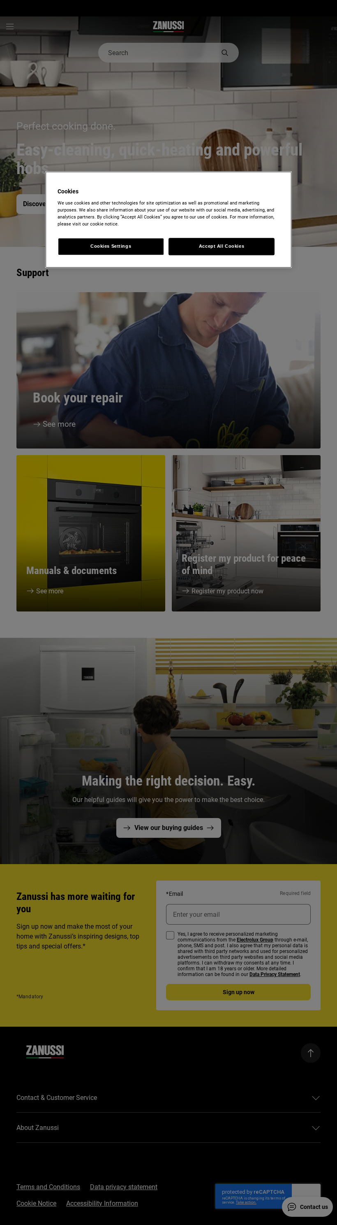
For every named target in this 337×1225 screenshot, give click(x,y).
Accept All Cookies (221, 246)
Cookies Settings (110, 246)
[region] (168, 219)
